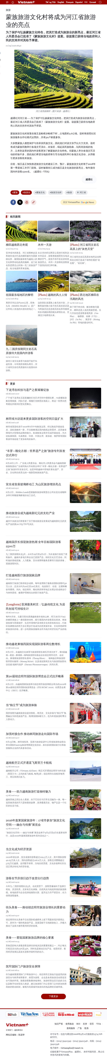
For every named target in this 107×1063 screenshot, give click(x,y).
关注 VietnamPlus (71, 202)
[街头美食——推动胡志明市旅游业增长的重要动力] (85, 915)
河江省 (83, 192)
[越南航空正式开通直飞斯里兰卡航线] (85, 771)
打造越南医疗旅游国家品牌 (23, 575)
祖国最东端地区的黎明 (19, 294)
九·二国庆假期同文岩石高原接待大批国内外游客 (21, 351)
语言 (92, 1024)
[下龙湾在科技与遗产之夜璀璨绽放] (85, 398)
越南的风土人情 (57, 294)
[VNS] (16, 1014)
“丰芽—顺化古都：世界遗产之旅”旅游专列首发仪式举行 (35, 453)
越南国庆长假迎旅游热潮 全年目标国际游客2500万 (33, 544)
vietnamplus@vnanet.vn (72, 1048)
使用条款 (70, 1024)
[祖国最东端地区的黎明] (21, 281)
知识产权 (59, 1024)
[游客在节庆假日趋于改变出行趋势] (85, 886)
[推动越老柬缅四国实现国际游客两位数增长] (85, 652)
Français (69, 2)
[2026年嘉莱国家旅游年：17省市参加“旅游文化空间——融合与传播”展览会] (85, 828)
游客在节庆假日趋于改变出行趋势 (27, 878)
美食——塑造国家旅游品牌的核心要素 (30, 937)
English (61, 2)
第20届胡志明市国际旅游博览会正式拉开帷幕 (35, 676)
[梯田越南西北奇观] (21, 231)
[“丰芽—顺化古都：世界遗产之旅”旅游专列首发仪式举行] (85, 459)
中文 (86, 2)
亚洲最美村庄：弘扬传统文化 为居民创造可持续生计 (35, 606)
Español (78, 2)
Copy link (33, 202)
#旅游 (69, 192)
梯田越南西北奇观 (17, 244)
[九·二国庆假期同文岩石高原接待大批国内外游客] (21, 335)
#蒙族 (15, 192)
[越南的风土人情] (53, 281)
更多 (12, 383)
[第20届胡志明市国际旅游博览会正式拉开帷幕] (85, 684)
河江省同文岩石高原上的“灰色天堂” (84, 247)
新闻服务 (71, 1028)
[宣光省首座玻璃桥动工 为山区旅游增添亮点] (85, 492)
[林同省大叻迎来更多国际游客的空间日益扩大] (85, 427)
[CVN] (35, 1014)
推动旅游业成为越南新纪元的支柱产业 (30, 513)
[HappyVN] (89, 1014)
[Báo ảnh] (71, 1014)
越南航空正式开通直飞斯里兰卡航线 (29, 762)
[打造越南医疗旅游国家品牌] (85, 583)
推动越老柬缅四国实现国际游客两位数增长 (33, 644)
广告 (80, 1028)
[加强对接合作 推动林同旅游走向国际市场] (85, 742)
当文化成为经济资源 (19, 849)
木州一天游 (45, 244)
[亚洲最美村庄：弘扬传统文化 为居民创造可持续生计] (85, 612)
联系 (86, 1028)
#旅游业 (26, 192)
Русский (93, 2)
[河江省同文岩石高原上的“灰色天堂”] (85, 231)
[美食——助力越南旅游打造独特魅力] (85, 799)
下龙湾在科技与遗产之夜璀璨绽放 (27, 390)
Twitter (20, 202)
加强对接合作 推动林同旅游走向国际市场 (32, 734)
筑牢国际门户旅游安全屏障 (23, 966)
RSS (78, 1024)
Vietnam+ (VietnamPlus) (26, 2)
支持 (85, 1024)
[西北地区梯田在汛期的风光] (85, 281)
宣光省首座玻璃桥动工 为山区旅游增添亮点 (33, 484)
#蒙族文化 (40, 192)
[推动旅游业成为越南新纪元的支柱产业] (85, 521)
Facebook (13, 202)
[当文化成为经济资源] (85, 857)
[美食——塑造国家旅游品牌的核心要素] (85, 945)
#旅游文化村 (55, 192)
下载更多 (53, 996)
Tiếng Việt (51, 2)
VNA (98, 1024)
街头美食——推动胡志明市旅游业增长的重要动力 (35, 909)
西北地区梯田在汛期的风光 (84, 297)
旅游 (8, 10)
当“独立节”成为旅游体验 (21, 705)
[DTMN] (52, 1014)
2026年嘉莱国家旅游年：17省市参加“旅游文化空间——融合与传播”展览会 (35, 822)
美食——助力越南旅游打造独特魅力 (28, 791)
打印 (26, 202)
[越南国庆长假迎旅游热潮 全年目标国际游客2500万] (85, 550)
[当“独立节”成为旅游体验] (85, 713)
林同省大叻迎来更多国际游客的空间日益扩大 (34, 418)
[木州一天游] (53, 231)
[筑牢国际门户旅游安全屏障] (85, 974)
